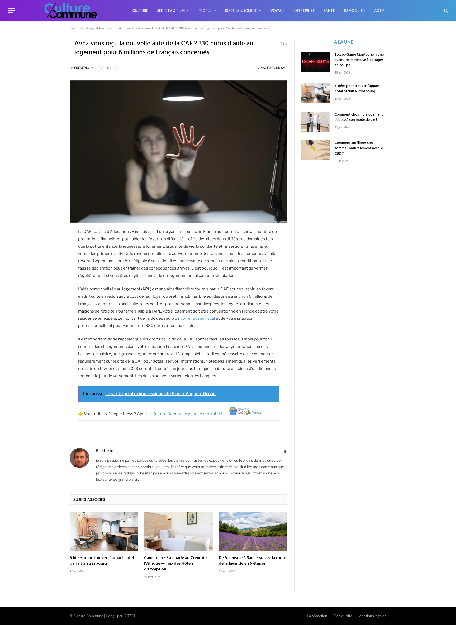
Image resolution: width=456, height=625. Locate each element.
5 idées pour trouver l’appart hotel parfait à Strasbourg (102, 561)
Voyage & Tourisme (272, 68)
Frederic (81, 68)
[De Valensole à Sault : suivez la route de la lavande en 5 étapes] (253, 531)
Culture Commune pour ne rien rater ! (187, 413)
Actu (379, 10)
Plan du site (342, 616)
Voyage (277, 10)
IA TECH (130, 616)
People (204, 10)
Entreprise (304, 10)
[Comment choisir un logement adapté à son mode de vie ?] (315, 122)
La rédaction (317, 616)
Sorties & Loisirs (241, 10)
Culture (140, 10)
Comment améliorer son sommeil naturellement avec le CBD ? (359, 148)
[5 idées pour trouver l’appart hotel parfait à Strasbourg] (104, 531)
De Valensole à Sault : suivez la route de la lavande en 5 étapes (252, 561)
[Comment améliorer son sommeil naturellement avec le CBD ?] (315, 150)
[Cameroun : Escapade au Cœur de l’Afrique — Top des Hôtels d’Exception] (178, 531)
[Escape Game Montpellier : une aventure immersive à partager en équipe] (315, 62)
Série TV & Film (171, 10)
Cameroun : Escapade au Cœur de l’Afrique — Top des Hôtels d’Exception (175, 564)
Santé (329, 10)
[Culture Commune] (71, 10)
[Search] (445, 11)
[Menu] (11, 11)
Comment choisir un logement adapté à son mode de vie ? (359, 117)
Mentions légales (372, 616)
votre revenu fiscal (197, 318)
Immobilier (354, 10)
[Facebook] (51, 234)
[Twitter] (51, 248)
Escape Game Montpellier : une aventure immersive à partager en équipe (359, 60)
